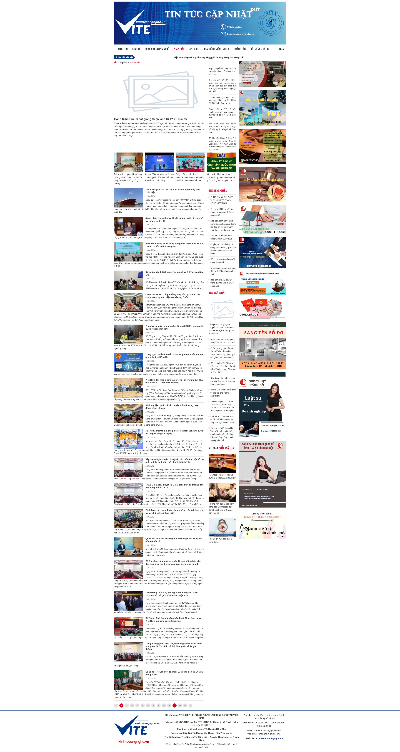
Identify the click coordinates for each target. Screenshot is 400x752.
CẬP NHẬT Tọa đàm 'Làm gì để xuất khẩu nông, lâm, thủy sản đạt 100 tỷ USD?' (222, 419)
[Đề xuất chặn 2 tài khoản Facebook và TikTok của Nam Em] (128, 280)
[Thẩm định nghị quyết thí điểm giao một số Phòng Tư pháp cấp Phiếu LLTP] (128, 493)
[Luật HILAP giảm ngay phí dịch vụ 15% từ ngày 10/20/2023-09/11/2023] (262, 74)
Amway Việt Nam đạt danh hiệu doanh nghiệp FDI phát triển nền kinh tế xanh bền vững (159, 177)
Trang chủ (122, 49)
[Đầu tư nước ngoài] (262, 108)
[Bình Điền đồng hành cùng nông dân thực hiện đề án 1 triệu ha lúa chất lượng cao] (128, 252)
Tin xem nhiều (218, 190)
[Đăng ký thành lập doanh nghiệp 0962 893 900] (262, 252)
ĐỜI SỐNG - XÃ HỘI (260, 49)
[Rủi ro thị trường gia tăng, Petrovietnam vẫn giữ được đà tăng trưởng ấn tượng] (128, 439)
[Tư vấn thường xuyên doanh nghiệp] (262, 146)
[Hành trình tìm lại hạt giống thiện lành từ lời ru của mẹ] (159, 91)
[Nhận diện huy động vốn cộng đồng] (223, 527)
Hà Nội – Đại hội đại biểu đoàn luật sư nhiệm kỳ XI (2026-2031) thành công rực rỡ (222, 100)
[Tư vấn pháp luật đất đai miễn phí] (262, 219)
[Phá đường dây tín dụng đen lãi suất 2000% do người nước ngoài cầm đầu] (128, 334)
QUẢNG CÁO (240, 49)
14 (185, 705)
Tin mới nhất (217, 292)
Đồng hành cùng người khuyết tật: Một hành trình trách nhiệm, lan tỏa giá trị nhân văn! (221, 329)
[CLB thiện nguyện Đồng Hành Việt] (262, 525)
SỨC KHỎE (194, 49)
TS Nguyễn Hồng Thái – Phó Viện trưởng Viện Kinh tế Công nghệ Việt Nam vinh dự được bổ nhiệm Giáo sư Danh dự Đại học (222, 144)
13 (180, 705)
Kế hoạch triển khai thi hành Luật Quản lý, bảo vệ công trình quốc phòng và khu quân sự (221, 177)
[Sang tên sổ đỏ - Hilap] (262, 345)
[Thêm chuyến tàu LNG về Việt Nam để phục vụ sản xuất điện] (128, 198)
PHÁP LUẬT (179, 49)
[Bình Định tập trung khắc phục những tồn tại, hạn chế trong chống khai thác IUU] (128, 518)
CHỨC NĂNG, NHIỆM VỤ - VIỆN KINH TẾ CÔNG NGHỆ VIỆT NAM (222, 200)
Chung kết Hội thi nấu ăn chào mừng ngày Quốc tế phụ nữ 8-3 (222, 212)
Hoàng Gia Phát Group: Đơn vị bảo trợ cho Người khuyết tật (223, 393)
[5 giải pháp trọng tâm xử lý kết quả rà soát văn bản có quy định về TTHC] (128, 226)
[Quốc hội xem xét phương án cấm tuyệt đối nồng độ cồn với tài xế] (128, 547)
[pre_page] (116, 706)
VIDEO (226, 49)
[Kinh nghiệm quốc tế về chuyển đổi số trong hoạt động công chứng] (128, 413)
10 (169, 705)
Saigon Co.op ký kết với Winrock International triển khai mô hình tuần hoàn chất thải (190, 177)
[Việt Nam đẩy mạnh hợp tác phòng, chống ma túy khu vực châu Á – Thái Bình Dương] (128, 388)
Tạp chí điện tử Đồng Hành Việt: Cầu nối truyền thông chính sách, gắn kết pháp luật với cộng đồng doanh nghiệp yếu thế (222, 86)
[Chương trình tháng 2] (262, 283)
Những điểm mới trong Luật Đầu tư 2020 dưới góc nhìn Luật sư (222, 271)
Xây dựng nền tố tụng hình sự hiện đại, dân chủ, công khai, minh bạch (222, 71)
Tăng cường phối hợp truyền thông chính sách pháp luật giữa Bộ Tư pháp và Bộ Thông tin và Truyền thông (173, 646)
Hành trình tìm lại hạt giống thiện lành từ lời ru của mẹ (151, 119)
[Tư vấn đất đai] (262, 308)
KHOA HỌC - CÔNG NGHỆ (157, 49)
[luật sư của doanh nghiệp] (262, 405)
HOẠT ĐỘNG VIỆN (212, 49)
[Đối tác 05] (262, 474)
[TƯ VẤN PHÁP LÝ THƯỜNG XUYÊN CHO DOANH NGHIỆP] (223, 463)
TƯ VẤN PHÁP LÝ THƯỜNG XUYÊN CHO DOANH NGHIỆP (222, 476)
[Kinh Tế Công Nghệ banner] (200, 23)
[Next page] (190, 706)
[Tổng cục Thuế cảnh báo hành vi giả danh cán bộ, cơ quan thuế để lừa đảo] (128, 362)
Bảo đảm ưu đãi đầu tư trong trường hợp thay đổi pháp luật (222, 283)
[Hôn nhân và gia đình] (262, 184)
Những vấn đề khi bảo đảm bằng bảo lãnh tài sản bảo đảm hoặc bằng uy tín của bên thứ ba (221, 508)
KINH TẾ (136, 49)
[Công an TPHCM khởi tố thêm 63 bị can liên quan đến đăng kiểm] (128, 680)
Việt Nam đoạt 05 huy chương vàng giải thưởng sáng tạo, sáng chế (173, 57)
